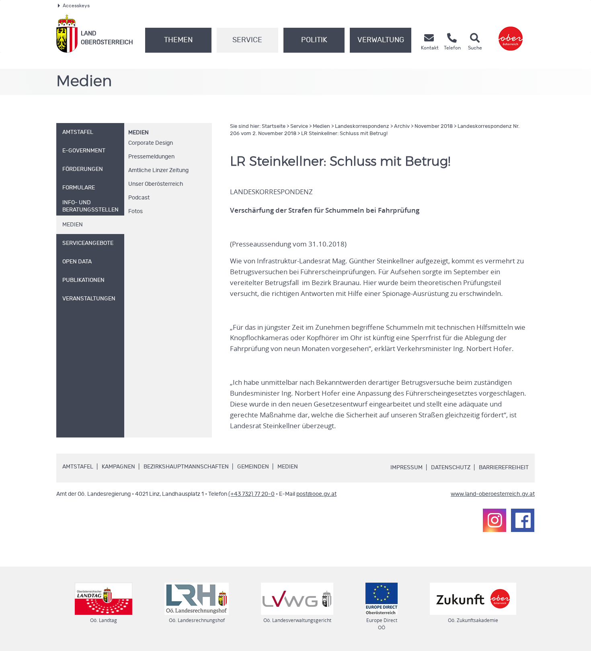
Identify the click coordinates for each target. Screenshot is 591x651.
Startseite (273, 126)
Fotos (135, 211)
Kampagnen (118, 467)
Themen (178, 40)
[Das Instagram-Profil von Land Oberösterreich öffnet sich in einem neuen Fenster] (494, 520)
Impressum (406, 467)
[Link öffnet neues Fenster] (510, 33)
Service (247, 40)
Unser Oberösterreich (155, 184)
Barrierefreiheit (504, 467)
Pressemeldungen (151, 157)
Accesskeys (76, 5)
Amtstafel (77, 467)
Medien (138, 133)
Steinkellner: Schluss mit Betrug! (344, 133)
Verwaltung (380, 40)
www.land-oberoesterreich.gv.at (493, 494)
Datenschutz (450, 467)
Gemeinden (253, 467)
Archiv (402, 126)
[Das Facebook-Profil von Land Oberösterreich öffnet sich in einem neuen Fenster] (523, 520)
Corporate (150, 143)
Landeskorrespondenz (362, 126)
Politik (314, 40)
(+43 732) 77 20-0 (251, 494)
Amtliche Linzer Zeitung (158, 170)
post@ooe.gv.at (316, 494)
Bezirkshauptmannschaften (186, 467)
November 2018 (434, 126)
